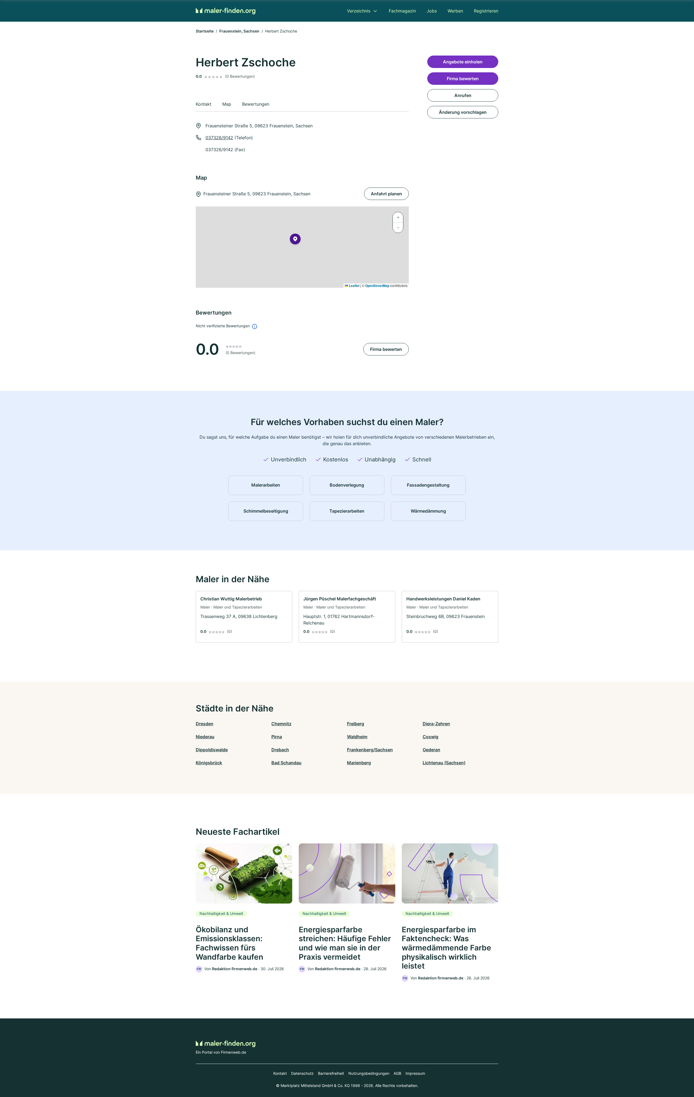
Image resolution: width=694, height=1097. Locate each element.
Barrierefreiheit (331, 1073)
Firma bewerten (386, 349)
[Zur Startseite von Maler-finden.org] (225, 10)
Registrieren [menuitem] (486, 11)
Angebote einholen (463, 61)
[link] (244, 617)
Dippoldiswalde (212, 749)
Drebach (280, 749)
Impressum (415, 1073)
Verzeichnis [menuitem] (358, 11)
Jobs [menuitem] (432, 11)
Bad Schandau (286, 762)
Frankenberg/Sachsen (370, 749)
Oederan (431, 749)
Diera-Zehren (436, 723)
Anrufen (462, 95)
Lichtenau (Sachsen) (444, 762)
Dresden (204, 723)
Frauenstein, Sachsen (239, 31)
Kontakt (280, 1073)
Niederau (205, 736)
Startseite (205, 31)
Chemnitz (281, 723)
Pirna (276, 736)
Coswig (430, 736)
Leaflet (353, 285)
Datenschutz (302, 1073)
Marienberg (359, 762)
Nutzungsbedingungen (368, 1073)
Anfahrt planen (386, 193)
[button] (295, 240)
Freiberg (355, 723)
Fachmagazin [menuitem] (402, 11)
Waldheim (357, 736)
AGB (397, 1073)
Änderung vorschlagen (463, 112)
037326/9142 (219, 137)
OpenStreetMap (377, 285)
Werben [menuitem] (455, 11)
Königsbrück (209, 762)
